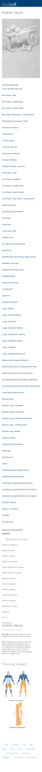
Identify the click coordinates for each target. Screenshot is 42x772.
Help (31, 745)
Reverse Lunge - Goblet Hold (13, 412)
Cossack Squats (8, 140)
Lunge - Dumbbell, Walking (12, 328)
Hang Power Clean (9, 231)
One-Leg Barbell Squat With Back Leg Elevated (20, 379)
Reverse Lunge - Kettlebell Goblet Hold (17, 418)
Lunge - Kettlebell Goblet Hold (13, 354)
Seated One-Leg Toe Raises (12, 444)
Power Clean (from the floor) (13, 392)
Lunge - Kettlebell (8, 347)
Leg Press (6, 295)
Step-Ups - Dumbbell (10, 509)
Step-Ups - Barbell (9, 502)
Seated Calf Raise (8, 438)
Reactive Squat (7, 399)
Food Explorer (6, 757)
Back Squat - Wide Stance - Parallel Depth (18, 115)
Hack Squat (6, 218)
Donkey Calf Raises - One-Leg (13, 166)
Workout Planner (18, 757)
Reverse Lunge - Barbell (11, 431)
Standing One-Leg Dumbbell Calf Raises (17, 483)
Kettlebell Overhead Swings (12, 270)
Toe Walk (5, 515)
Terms (12, 749)
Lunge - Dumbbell (9, 321)
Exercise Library (30, 749)
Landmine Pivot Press (10, 283)
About (6, 745)
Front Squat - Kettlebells (11, 179)
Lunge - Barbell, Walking (11, 315)
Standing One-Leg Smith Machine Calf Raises (19, 489)
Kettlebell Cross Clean (10, 263)
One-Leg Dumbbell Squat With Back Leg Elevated (21, 386)
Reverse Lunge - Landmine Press (14, 425)
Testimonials (15, 745)
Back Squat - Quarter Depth (12, 108)
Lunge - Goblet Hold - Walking (13, 334)
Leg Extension (7, 289)
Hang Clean (6, 224)
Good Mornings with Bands (12, 211)
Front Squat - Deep (9, 173)
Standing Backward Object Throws (15, 470)
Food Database (26, 753)
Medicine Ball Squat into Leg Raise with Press (19, 367)
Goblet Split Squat (9, 205)
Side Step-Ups (7, 457)
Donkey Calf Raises (9, 160)
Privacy (4, 749)
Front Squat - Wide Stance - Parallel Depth (18, 199)
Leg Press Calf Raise (9, 302)
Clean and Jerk (7, 134)
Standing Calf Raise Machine (13, 476)
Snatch (4, 463)
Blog (24, 745)
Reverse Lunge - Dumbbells (12, 405)
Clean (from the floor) (10, 127)
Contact (20, 749)
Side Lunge (6, 451)
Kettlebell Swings (8, 276)
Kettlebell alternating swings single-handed (19, 257)
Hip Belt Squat (7, 237)
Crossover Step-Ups (9, 147)
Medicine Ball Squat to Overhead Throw (17, 373)
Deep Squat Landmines (11, 153)
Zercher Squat (7, 522)
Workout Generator (12, 753)
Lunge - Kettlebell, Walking (12, 341)
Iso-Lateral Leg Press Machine (13, 244)
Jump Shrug (6, 250)
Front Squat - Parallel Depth (12, 186)
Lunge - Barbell (8, 308)
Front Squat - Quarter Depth (13, 192)
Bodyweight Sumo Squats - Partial (15, 121)
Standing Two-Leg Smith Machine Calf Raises (19, 496)
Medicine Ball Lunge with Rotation (15, 360)
